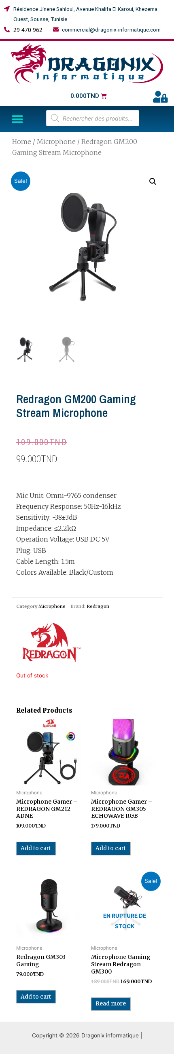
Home (21, 142)
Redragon (98, 606)
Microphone (56, 142)
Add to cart (36, 848)
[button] (17, 119)
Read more (110, 1003)
